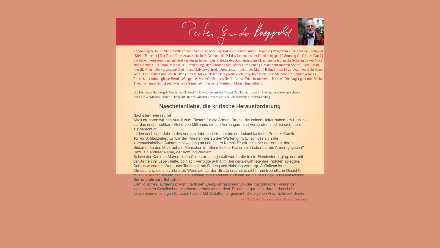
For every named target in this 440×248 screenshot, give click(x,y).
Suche (256, 199)
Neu (242, 199)
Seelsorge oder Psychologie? (215, 51)
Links (238, 79)
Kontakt (288, 199)
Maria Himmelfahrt (248, 83)
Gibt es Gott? (311, 56)
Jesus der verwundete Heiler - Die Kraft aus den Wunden (170, 97)
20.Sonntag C (290, 56)
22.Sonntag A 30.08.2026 (151, 51)
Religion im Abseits (169, 65)
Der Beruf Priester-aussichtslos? (183, 56)
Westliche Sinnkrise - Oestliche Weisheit (202, 83)
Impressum (300, 199)
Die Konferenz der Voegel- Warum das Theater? (164, 92)
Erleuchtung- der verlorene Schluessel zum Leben (222, 65)
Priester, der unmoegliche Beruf (156, 79)
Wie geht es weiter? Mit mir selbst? (207, 79)
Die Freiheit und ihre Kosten (163, 74)
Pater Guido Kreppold (254, 51)
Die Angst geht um (298, 79)
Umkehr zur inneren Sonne (280, 65)
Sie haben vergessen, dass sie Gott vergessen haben (170, 60)
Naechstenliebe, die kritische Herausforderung (240, 97)
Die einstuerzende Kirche (263, 79)
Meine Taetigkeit (311, 51)
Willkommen (182, 51)
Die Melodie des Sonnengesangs (233, 60)
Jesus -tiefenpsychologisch (247, 74)
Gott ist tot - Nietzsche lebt (206, 74)
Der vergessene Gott (169, 69)
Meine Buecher (146, 56)
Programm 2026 (284, 51)
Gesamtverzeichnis (272, 199)
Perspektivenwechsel (202, 69)
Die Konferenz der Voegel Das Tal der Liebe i (229, 92)
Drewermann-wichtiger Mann (240, 69)
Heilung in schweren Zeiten (280, 92)
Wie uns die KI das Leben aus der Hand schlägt (242, 56)
